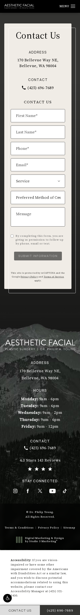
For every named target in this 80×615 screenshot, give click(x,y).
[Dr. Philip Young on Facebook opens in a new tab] (28, 491)
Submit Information (38, 256)
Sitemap (69, 527)
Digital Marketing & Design (44, 540)
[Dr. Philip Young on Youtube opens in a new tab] (52, 491)
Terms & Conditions (19, 527)
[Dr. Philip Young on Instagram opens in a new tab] (15, 491)
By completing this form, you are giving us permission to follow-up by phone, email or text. (39, 239)
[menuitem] (15, 491)
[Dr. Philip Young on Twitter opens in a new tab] (40, 491)
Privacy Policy (29, 276)
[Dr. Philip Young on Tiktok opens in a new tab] (65, 491)
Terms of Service (54, 276)
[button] (7, 598)
